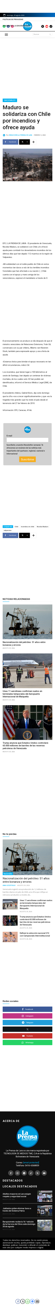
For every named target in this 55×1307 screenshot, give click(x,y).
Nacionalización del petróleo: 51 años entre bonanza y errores (26, 880)
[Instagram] (17, 1173)
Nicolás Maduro (42, 527)
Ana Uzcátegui (9, 885)
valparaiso (7, 530)
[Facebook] (10, 1173)
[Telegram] (24, 1173)
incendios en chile (27, 527)
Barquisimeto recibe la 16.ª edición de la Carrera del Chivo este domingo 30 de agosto (19, 1224)
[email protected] (31, 1162)
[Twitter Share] (22, 1301)
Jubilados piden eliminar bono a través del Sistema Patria (17, 1209)
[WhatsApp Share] (27, 1301)
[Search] (50, 34)
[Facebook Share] (17, 1301)
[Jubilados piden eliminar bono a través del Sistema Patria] (44, 1210)
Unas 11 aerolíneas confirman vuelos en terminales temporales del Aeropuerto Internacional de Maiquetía (22, 694)
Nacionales (9, 100)
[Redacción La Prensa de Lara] (4, 135)
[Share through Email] (37, 1301)
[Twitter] (37, 1173)
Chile (16, 527)
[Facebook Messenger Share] (32, 1301)
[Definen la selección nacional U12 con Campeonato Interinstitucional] (10, 937)
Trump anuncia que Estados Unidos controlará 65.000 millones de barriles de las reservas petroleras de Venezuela (25, 746)
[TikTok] (31, 1173)
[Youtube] (44, 1173)
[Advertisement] (27, 67)
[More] (33, 142)
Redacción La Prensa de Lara (20, 135)
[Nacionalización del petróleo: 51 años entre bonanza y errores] (27, 621)
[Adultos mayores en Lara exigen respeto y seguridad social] (44, 1196)
